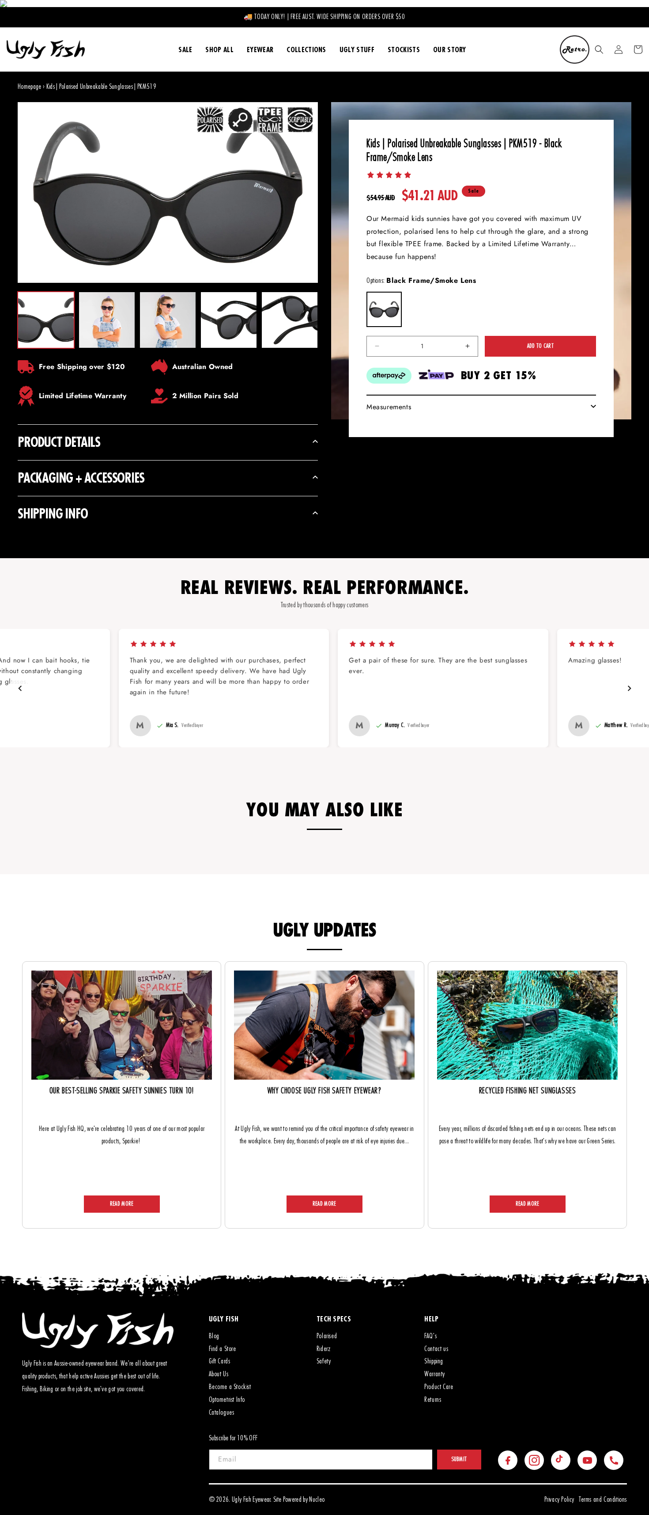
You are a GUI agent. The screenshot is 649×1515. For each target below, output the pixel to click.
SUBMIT (459, 1459)
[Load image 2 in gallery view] (107, 320)
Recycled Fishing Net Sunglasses (527, 1091)
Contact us (436, 1348)
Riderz (324, 1348)
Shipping (433, 1361)
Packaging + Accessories (81, 477)
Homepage (30, 86)
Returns (432, 1399)
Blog (214, 1336)
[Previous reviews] (20, 688)
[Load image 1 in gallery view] (46, 320)
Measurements (388, 407)
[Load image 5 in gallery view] (289, 320)
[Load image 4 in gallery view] (228, 320)
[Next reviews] (629, 688)
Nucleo (316, 1499)
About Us (219, 1374)
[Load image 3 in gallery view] (168, 320)
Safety (324, 1361)
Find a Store (222, 1348)
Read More (122, 1204)
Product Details (59, 442)
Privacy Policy (559, 1499)
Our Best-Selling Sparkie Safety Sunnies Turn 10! (121, 1091)
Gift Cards (219, 1361)
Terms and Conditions (603, 1499)
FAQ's (430, 1336)
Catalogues (221, 1412)
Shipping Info (52, 513)
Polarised (327, 1336)
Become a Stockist (230, 1386)
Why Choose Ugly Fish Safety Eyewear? (324, 1091)
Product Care (438, 1386)
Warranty (434, 1374)
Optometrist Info (227, 1399)
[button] (599, 49)
